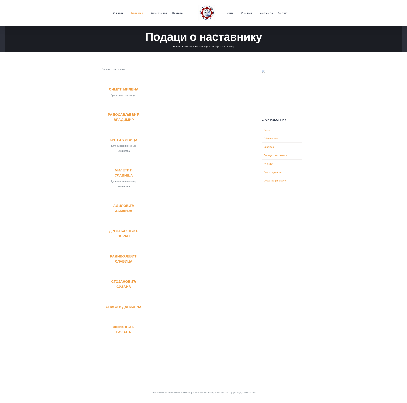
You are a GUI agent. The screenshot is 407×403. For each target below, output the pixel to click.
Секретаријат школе (275, 180)
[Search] (296, 13)
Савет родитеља (273, 172)
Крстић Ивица (124, 139)
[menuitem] (111, 13)
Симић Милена (123, 89)
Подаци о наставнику (275, 155)
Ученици (268, 163)
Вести (267, 130)
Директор (269, 146)
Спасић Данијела (123, 306)
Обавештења (271, 138)
